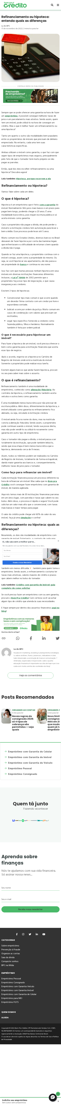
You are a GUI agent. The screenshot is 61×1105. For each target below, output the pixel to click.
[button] (25, 541)
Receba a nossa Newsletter (22, 562)
